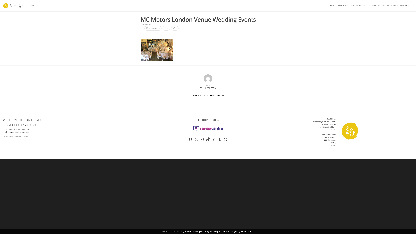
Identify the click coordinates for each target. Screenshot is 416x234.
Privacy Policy (8, 137)
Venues (367, 5)
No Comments (154, 28)
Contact (394, 5)
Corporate (331, 5)
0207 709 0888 (406, 5)
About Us (376, 5)
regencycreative (147, 24)
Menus (359, 5)
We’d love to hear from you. (24, 120)
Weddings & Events (346, 5)
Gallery (385, 5)
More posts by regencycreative (208, 95)
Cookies (18, 137)
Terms (25, 137)
